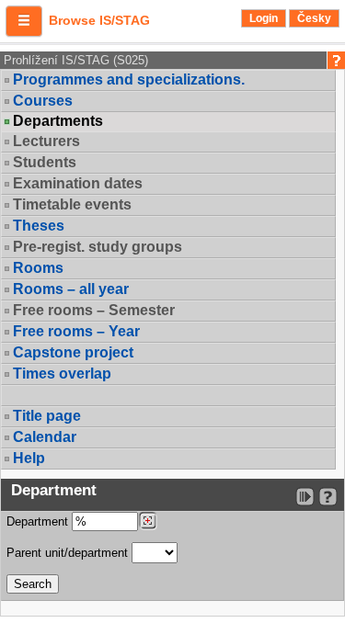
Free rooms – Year (76, 331)
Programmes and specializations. (129, 79)
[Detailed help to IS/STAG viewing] (328, 496)
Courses (43, 100)
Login (263, 18)
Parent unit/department (69, 553)
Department (39, 521)
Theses (38, 225)
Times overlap (62, 373)
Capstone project (73, 352)
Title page (47, 416)
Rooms (38, 268)
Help (29, 458)
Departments (58, 121)
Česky (314, 18)
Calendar (44, 437)
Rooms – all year (71, 289)
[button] (24, 21)
